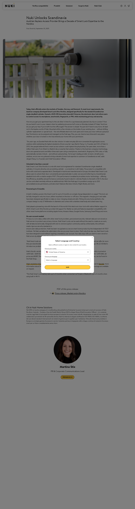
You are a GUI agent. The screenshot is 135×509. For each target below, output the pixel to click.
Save (67, 267)
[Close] (92, 237)
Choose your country (50, 248)
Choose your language (51, 256)
